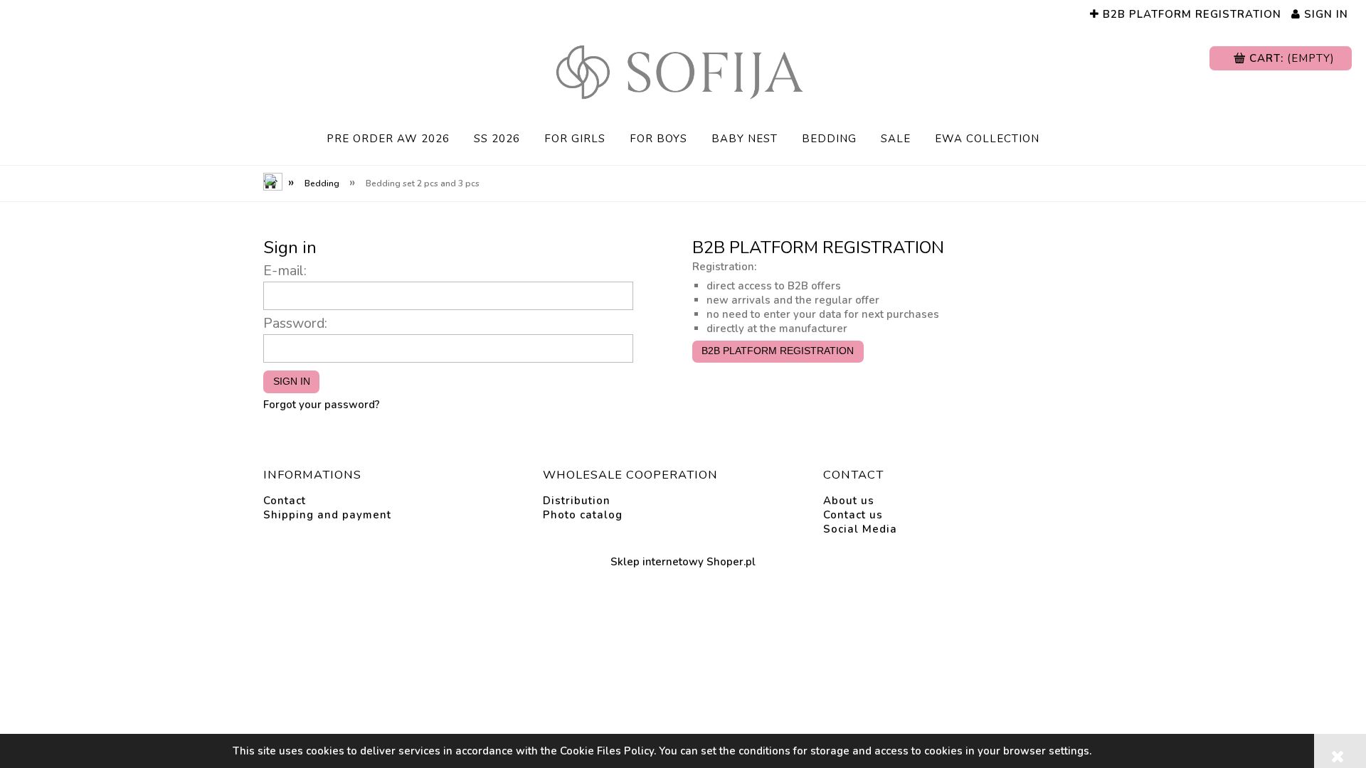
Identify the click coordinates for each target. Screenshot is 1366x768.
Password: (295, 323)
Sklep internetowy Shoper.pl (683, 562)
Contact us (853, 515)
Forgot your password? (321, 405)
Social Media (860, 529)
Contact (284, 501)
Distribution (576, 501)
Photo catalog (583, 515)
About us (848, 501)
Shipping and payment (327, 515)
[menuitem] (388, 139)
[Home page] (683, 72)
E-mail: (285, 270)
